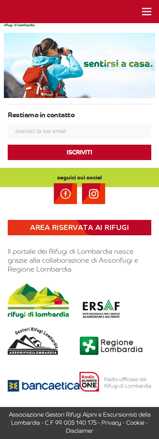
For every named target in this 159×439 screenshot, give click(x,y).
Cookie (135, 422)
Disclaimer (79, 430)
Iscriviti (79, 152)
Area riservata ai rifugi (79, 227)
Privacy (111, 422)
